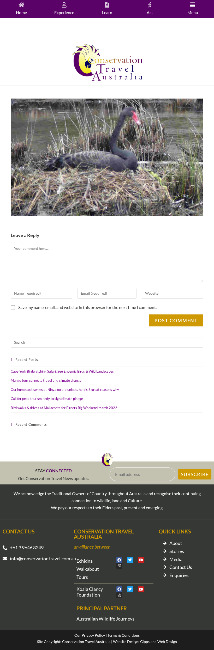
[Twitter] (130, 560)
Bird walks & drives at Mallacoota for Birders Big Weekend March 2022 (64, 408)
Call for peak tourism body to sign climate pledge (47, 399)
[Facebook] (119, 560)
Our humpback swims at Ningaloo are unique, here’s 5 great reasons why (65, 389)
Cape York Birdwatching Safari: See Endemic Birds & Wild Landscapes (62, 371)
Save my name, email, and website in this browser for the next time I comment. (87, 307)
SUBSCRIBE (195, 474)
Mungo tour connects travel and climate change (46, 380)
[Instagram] (119, 566)
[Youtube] (141, 560)
